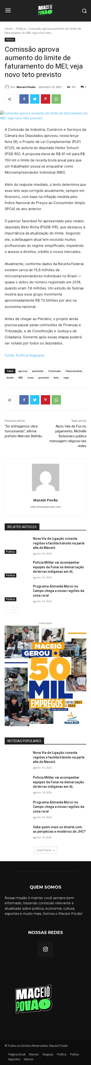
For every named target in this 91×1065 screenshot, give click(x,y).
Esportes (14, 1059)
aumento (38, 371)
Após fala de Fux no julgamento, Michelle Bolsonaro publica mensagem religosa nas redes (67, 436)
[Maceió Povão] (8, 87)
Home (9, 29)
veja (66, 377)
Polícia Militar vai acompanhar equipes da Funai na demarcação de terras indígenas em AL (58, 567)
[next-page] (15, 610)
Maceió (34, 1054)
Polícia (74, 1054)
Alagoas (47, 1054)
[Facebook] (24, 99)
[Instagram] (45, 949)
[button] (84, 10)
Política (20, 29)
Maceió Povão (26, 87)
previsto (43, 377)
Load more (44, 850)
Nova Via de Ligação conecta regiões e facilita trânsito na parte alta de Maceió (58, 543)
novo (31, 377)
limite (10, 377)
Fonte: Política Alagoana (24, 355)
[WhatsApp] (56, 99)
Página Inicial (16, 1054)
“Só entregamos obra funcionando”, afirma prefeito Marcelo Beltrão (23, 431)
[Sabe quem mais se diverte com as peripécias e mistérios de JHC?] (17, 833)
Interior (29, 1059)
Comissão (54, 371)
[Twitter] (34, 99)
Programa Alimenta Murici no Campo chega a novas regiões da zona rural (58, 590)
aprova (22, 371)
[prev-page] (7, 610)
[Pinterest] (45, 99)
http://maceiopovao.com (45, 506)
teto (56, 377)
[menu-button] (8, 11)
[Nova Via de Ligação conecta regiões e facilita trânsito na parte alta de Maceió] (17, 545)
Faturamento (74, 371)
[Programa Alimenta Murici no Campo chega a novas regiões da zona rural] (17, 593)
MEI (20, 377)
